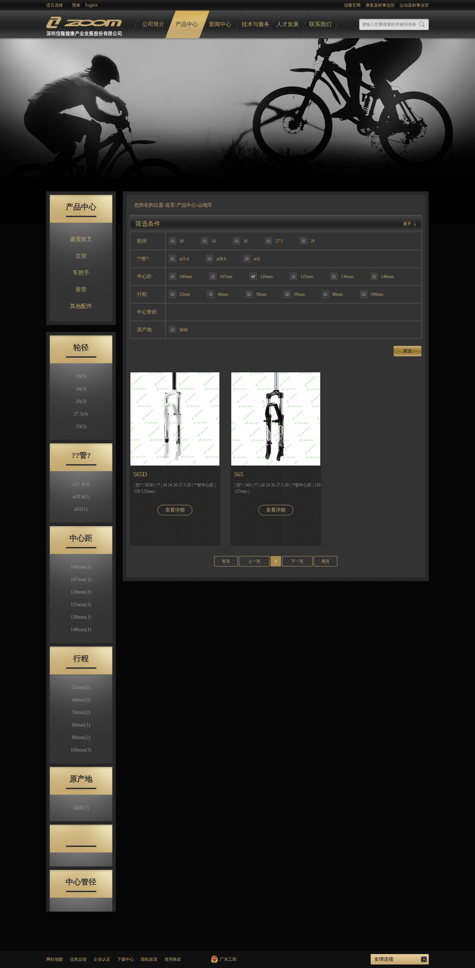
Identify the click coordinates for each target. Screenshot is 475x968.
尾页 (325, 561)
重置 (407, 351)
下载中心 (125, 959)
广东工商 (228, 959)
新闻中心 (220, 24)
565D (140, 474)
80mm (81, 737)
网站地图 (54, 959)
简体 (76, 5)
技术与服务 (255, 24)
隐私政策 (149, 959)
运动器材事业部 (414, 5)
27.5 (81, 413)
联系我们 (320, 24)
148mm (81, 629)
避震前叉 (81, 239)
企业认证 (102, 959)
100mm (81, 567)
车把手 (81, 273)
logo (84, 24)
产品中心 (187, 24)
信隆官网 (352, 5)
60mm (81, 725)
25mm (81, 687)
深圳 (81, 807)
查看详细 (175, 510)
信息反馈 (78, 959)
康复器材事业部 (380, 5)
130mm (81, 617)
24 (81, 388)
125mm (81, 604)
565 (238, 474)
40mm (81, 700)
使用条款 (172, 959)
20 (81, 376)
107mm (81, 579)
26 (81, 401)
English (91, 5)
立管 (81, 256)
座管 (81, 289)
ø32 (81, 509)
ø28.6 (81, 496)
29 (81, 426)
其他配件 (81, 306)
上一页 (254, 561)
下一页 (297, 561)
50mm (81, 712)
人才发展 (287, 24)
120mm (81, 592)
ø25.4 (81, 484)
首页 (170, 205)
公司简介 (153, 24)
